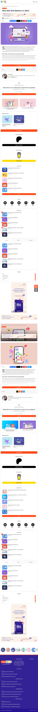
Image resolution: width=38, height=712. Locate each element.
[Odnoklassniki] (19, 70)
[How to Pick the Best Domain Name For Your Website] (4, 175)
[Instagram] (16, 77)
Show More (19, 65)
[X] (17, 70)
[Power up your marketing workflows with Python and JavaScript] (7, 119)
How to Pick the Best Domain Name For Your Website (16, 173)
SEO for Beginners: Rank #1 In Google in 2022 (15, 232)
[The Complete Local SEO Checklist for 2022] (4, 190)
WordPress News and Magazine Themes (27, 46)
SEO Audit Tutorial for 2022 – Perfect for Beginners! (15, 227)
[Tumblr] (22, 21)
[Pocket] (26, 21)
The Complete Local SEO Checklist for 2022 (14, 188)
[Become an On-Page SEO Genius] (4, 219)
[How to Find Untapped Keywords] (4, 185)
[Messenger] (30, 21)
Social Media (7, 6)
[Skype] (28, 21)
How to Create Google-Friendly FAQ (19, 124)
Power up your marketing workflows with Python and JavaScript (6, 124)
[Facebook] (8, 77)
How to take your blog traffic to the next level (15, 178)
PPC (3, 279)
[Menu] (36, 2)
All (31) (19, 194)
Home (4, 6)
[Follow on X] (7, 18)
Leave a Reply (19, 130)
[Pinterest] (24, 21)
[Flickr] (12, 77)
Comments (31, 240)
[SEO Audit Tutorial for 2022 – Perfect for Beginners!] (4, 229)
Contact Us (35, 710)
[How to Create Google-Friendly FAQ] (19, 119)
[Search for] (35, 2)
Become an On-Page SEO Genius (13, 217)
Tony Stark (5, 18)
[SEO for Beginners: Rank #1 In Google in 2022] (4, 234)
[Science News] (3, 2)
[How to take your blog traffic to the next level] (4, 180)
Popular (6, 240)
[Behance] (15, 77)
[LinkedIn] (11, 77)
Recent (18, 240)
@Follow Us (32, 658)
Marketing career (5, 275)
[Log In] (33, 2)
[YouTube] (13, 77)
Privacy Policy (31, 710)
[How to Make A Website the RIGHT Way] (4, 170)
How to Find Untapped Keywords (13, 183)
